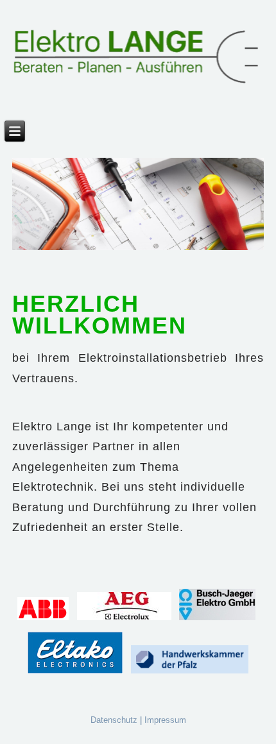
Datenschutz (114, 720)
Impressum (165, 720)
